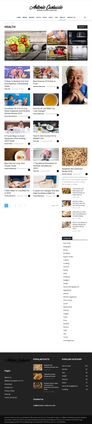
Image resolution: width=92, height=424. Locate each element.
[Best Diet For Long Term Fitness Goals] (17, 154)
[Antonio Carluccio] (46, 7)
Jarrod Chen (8, 143)
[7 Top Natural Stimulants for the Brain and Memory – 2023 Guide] (46, 154)
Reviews (66, 324)
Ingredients (67, 290)
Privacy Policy (9, 391)
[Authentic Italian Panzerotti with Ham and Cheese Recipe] (66, 203)
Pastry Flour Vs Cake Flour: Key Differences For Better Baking (79, 214)
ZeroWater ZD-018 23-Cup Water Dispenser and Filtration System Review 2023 (17, 110)
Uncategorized (68, 340)
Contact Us (71, 17)
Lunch (65, 303)
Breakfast (66, 253)
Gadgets (66, 280)
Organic (66, 314)
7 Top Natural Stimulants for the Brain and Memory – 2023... (45, 165)
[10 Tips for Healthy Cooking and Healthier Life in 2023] (57, 53)
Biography (67, 247)
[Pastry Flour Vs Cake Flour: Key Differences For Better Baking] (66, 214)
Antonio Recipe (67, 174)
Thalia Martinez (38, 113)
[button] (85, 17)
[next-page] (25, 205)
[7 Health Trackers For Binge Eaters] (57, 37)
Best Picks (67, 243)
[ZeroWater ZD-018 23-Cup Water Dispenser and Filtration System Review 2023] (17, 99)
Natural (66, 310)
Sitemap (7, 394)
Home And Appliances (71, 287)
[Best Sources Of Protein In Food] (46, 72)
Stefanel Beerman (39, 86)
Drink (65, 273)
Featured (66, 277)
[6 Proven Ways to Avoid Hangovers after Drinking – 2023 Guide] (17, 127)
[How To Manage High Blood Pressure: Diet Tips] (25, 48)
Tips (56, 17)
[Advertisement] (75, 127)
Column (66, 260)
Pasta (38, 17)
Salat (51, 17)
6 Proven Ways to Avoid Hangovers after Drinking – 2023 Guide (15, 138)
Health (62, 17)
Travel (65, 337)
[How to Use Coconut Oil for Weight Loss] (46, 127)
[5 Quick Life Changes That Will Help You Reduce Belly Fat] (46, 181)
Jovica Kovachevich (10, 116)
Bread (25, 17)
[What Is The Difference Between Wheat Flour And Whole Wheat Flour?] (66, 225)
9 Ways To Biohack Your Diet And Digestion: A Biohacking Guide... (16, 83)
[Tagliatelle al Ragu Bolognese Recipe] (37, 376)
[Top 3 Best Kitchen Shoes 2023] (77, 37)
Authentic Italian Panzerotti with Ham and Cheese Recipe (79, 203)
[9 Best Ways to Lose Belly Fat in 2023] (17, 181)
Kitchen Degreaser (70, 297)
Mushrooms (67, 307)
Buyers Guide (68, 257)
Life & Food (67, 300)
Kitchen (66, 293)
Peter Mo (10, 58)
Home (19, 17)
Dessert (31, 17)
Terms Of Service (10, 397)
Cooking (66, 263)
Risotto (66, 327)
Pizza (45, 17)
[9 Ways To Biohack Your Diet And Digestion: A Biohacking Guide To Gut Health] (17, 72)
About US (7, 377)
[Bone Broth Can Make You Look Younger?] (46, 99)
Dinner (65, 270)
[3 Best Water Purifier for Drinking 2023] (77, 53)
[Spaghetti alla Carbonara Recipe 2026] (75, 157)
